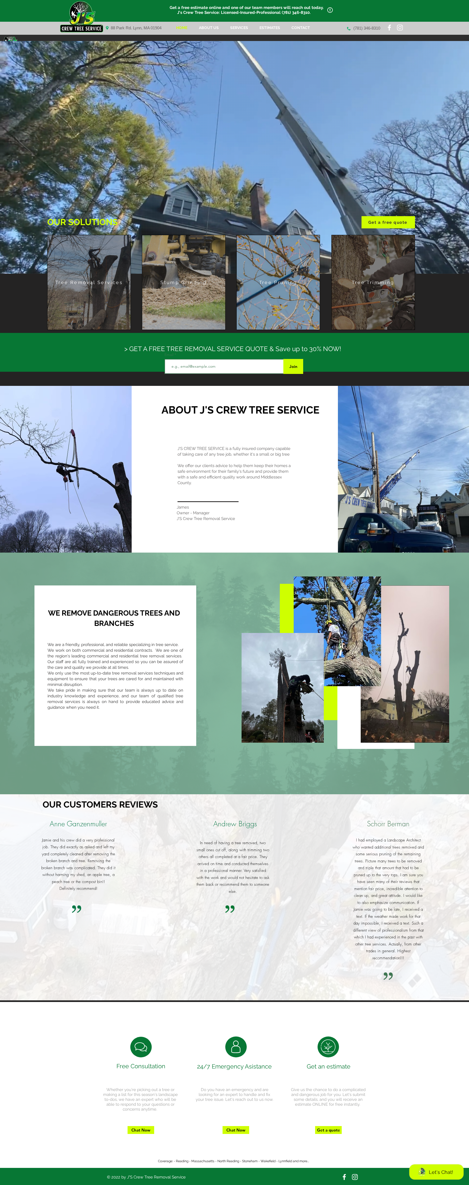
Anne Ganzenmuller (78, 823)
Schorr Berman (388, 823)
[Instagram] (400, 27)
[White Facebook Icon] (389, 27)
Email (169, 355)
